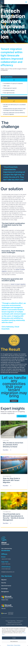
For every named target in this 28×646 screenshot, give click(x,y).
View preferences (14, 641)
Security (3, 582)
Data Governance (6, 585)
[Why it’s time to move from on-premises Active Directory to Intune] (14, 429)
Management (5, 591)
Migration (4, 579)
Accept (14, 637)
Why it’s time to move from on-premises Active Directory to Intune (13, 445)
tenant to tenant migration (18, 284)
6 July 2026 (6, 440)
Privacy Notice (10, 645)
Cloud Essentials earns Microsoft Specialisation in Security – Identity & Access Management (13, 517)
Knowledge (4, 588)
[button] (26, 2)
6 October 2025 (7, 511)
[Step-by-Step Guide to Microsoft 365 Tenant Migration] (14, 465)
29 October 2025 (7, 476)
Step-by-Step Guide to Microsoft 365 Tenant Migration (11, 480)
